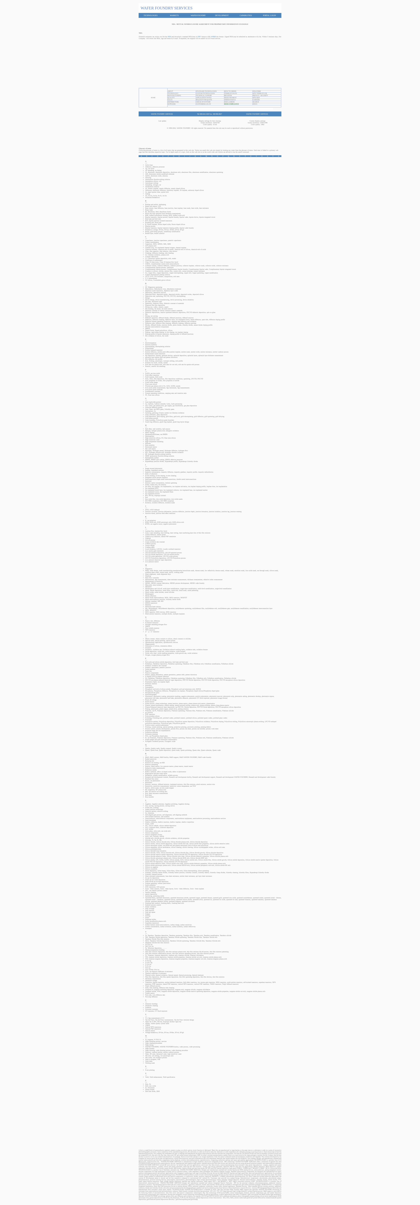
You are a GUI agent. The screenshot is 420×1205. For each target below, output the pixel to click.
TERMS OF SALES (230, 93)
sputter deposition (151, 894)
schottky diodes (187, 325)
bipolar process (163, 217)
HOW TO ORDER (230, 91)
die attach (157, 309)
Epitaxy (158, 355)
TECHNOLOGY (173, 93)
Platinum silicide (228, 711)
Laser (147, 533)
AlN (146, 174)
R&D (147, 757)
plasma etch (165, 255)
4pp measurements (183, 388)
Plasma (147, 705)
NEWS (255, 104)
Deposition (148, 292)
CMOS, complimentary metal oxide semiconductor (162, 264)
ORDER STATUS (230, 100)
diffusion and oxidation (188, 321)
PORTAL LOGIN (269, 15)
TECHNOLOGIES (151, 15)
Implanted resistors (157, 470)
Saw (146, 806)
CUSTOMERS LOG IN (203, 104)
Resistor (148, 784)
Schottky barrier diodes (159, 872)
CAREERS (256, 100)
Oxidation (148, 649)
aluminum (151, 172)
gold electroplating (187, 416)
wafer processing (194, 1047)
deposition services (159, 292)
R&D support (173, 757)
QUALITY (171, 98)
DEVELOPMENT (222, 15)
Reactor (147, 766)
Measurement (149, 579)
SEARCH (256, 102)
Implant (147, 470)
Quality (147, 748)
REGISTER (228, 95)
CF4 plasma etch (150, 246)
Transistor (148, 982)
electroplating (181, 296)
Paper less (148, 671)
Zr (146, 1088)
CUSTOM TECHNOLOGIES (205, 93)
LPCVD (173, 296)
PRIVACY (256, 95)
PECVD (166, 296)
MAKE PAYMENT (230, 98)
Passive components (151, 673)
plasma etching (205, 705)
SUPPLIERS (172, 104)
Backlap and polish (151, 204)
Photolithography (151, 694)
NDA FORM (257, 91)
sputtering (159, 296)
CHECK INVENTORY (203, 102)
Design (147, 298)
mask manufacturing (165, 570)
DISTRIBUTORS (173, 102)
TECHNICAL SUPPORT (204, 95)
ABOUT (170, 91)
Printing (148, 727)
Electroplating (149, 346)
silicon (170, 330)
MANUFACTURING (174, 95)
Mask (147, 570)
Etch (146, 361)
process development (163, 729)
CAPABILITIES (246, 15)
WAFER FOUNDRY (198, 15)
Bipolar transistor (151, 217)
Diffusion (148, 319)
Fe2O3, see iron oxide (152, 373)
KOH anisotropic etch (164, 522)
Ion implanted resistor (152, 494)
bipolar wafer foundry (187, 228)
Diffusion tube (150, 323)
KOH (147, 522)
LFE (159, 206)
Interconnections (150, 479)
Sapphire (148, 804)
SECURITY (264, 95)
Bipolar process (150, 226)
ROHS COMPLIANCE (231, 104)
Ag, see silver (149, 168)
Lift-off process (150, 540)
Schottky (148, 872)
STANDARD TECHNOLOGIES (206, 91)
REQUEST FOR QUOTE (204, 100)
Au (146, 196)
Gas (146, 406)
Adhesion (148, 167)
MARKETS (174, 15)
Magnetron (148, 569)
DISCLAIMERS (229, 102)
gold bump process (156, 231)
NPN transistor (150, 630)
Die (146, 314)
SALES (170, 100)
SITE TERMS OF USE (260, 93)
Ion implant (155, 486)
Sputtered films (150, 898)
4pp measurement (160, 579)
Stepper (147, 914)
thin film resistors (189, 784)
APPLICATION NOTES (203, 98)
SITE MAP (256, 98)
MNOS (160, 244)
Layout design (150, 545)
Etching (151, 361)
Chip (146, 251)
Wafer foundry (149, 1048)
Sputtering (148, 896)
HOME (153, 98)
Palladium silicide (227, 664)
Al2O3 (147, 176)
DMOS (147, 328)
